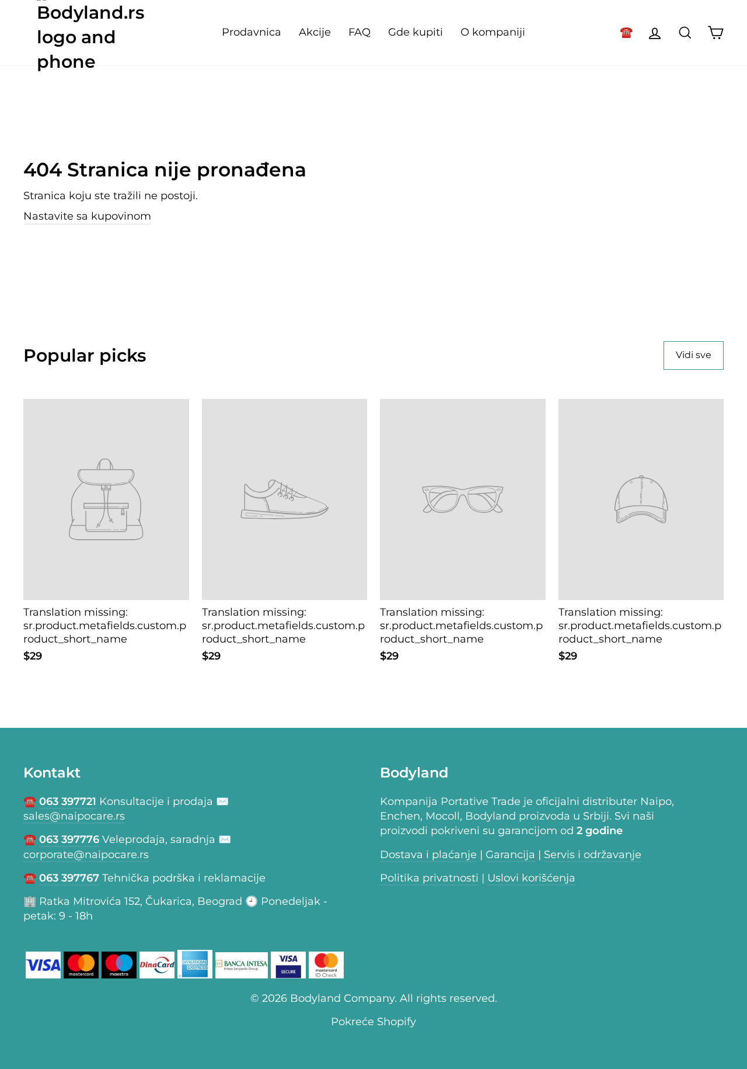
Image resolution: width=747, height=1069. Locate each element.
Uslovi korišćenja (531, 878)
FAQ (359, 32)
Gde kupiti (415, 32)
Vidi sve (693, 354)
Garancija (510, 854)
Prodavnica (251, 32)
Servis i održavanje (592, 854)
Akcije (315, 32)
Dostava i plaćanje (428, 854)
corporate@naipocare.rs (86, 854)
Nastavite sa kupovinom (87, 216)
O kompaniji (492, 32)
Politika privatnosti (429, 878)
